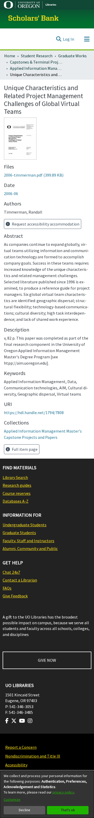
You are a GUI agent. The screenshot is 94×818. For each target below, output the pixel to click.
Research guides (17, 485)
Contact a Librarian (20, 580)
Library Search (15, 477)
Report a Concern (21, 747)
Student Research (36, 55)
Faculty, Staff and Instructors (28, 540)
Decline (24, 810)
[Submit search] (58, 39)
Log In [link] (68, 39)
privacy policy (63, 792)
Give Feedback (15, 595)
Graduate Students (19, 532)
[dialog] (47, 794)
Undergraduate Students (24, 524)
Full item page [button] (24, 449)
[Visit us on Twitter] (13, 721)
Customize (12, 799)
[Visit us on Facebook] (7, 721)
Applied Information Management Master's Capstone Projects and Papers (36, 68)
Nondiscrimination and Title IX (32, 756)
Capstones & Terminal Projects (36, 62)
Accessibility (16, 764)
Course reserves (17, 493)
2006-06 (11, 193)
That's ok (68, 810)
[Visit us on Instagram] (30, 721)
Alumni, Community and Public (30, 548)
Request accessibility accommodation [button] (45, 224)
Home (9, 55)
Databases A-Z (15, 501)
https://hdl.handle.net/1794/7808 (34, 412)
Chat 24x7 (11, 572)
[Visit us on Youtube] (22, 721)
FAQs (7, 588)
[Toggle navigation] (86, 39)
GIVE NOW (47, 660)
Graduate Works (72, 55)
